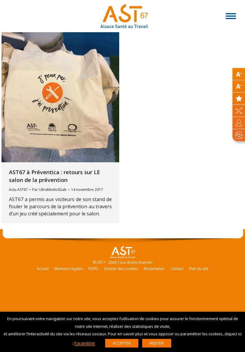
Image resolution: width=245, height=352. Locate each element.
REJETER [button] (157, 343)
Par (49, 189)
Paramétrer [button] (84, 343)
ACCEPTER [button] (122, 343)
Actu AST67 (18, 189)
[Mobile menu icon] (231, 16)
